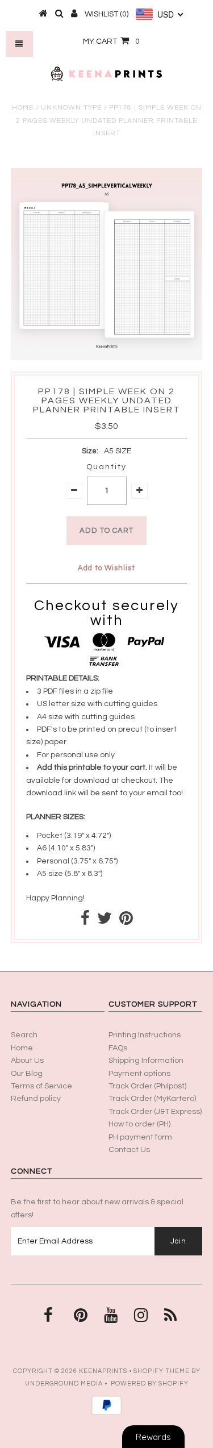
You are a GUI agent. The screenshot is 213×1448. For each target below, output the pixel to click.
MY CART (111, 41)
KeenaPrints (103, 1371)
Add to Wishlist (106, 568)
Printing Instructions (144, 1035)
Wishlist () (106, 14)
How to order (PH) (139, 1124)
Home (23, 107)
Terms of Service (41, 1086)
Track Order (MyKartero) (152, 1099)
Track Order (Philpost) (147, 1086)
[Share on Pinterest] (126, 921)
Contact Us (129, 1150)
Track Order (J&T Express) (155, 1112)
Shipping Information (145, 1061)
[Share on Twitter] (104, 921)
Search (24, 1035)
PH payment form (140, 1137)
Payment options (139, 1074)
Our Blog (27, 1074)
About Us (27, 1061)
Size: (90, 451)
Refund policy (36, 1099)
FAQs (117, 1048)
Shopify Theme (161, 1371)
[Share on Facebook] (85, 921)
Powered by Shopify (150, 1383)
